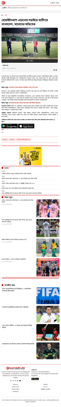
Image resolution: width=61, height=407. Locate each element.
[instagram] (15, 380)
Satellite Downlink (45, 389)
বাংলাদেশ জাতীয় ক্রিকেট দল (23, 139)
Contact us (16, 391)
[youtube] (20, 380)
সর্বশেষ (6, 168)
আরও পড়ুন (8, 197)
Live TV (45, 386)
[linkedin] (17, 380)
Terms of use (15, 386)
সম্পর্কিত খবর (9, 285)
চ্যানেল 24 (4, 139)
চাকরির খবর (24, 8)
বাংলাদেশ (12, 139)
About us (15, 384)
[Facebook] (10, 380)
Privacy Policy (15, 389)
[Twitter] (13, 380)
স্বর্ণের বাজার (17, 8)
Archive (45, 384)
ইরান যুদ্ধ (10, 8)
